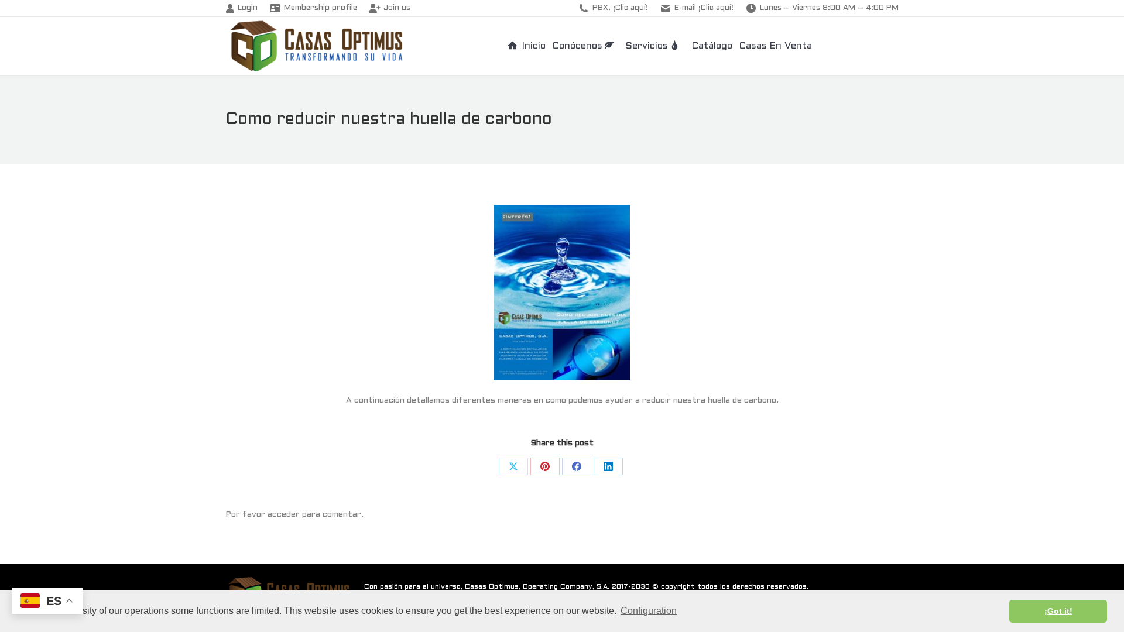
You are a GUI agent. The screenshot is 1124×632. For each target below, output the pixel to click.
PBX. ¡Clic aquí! (620, 8)
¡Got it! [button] (1058, 611)
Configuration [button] (649, 611)
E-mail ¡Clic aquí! (704, 8)
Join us (396, 8)
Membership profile (320, 8)
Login (248, 8)
